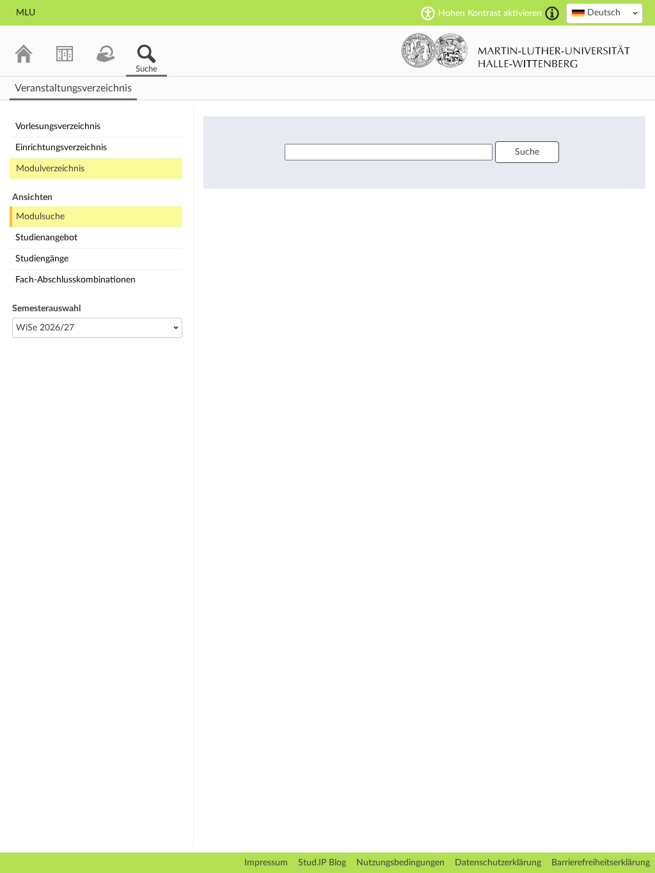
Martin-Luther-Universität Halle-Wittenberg (516, 50)
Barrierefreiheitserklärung (600, 862)
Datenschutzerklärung (498, 862)
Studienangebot (46, 237)
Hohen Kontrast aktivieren (490, 13)
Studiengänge (41, 258)
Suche (527, 152)
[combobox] (604, 13)
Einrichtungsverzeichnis (61, 147)
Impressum (266, 862)
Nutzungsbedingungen (400, 862)
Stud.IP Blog (322, 862)
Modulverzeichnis (50, 168)
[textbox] (604, 13)
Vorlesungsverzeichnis (57, 126)
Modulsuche (40, 216)
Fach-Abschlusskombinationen (75, 279)
